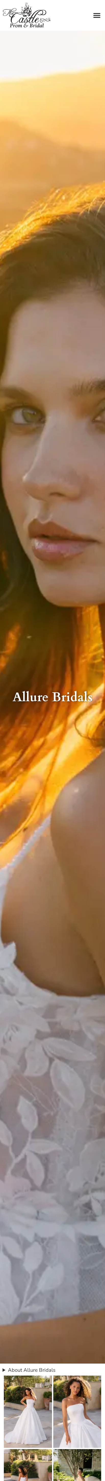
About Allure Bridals (32, 1370)
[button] (96, 15)
